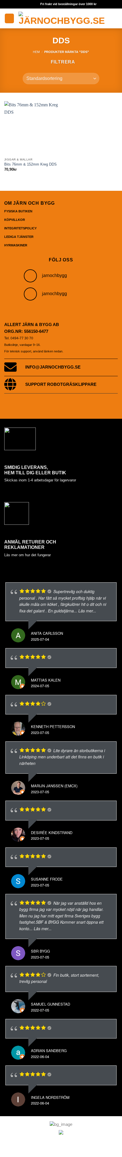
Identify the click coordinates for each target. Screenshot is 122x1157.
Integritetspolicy (20, 228)
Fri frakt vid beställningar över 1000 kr (68, 4)
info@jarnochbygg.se (53, 367)
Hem (36, 52)
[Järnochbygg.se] (61, 18)
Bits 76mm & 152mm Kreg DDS (30, 164)
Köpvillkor (14, 219)
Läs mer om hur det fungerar (27, 555)
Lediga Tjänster (18, 236)
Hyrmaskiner (15, 245)
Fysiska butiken (18, 211)
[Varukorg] (115, 18)
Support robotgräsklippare (60, 384)
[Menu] (9, 18)
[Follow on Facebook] (30, 294)
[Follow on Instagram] (30, 275)
